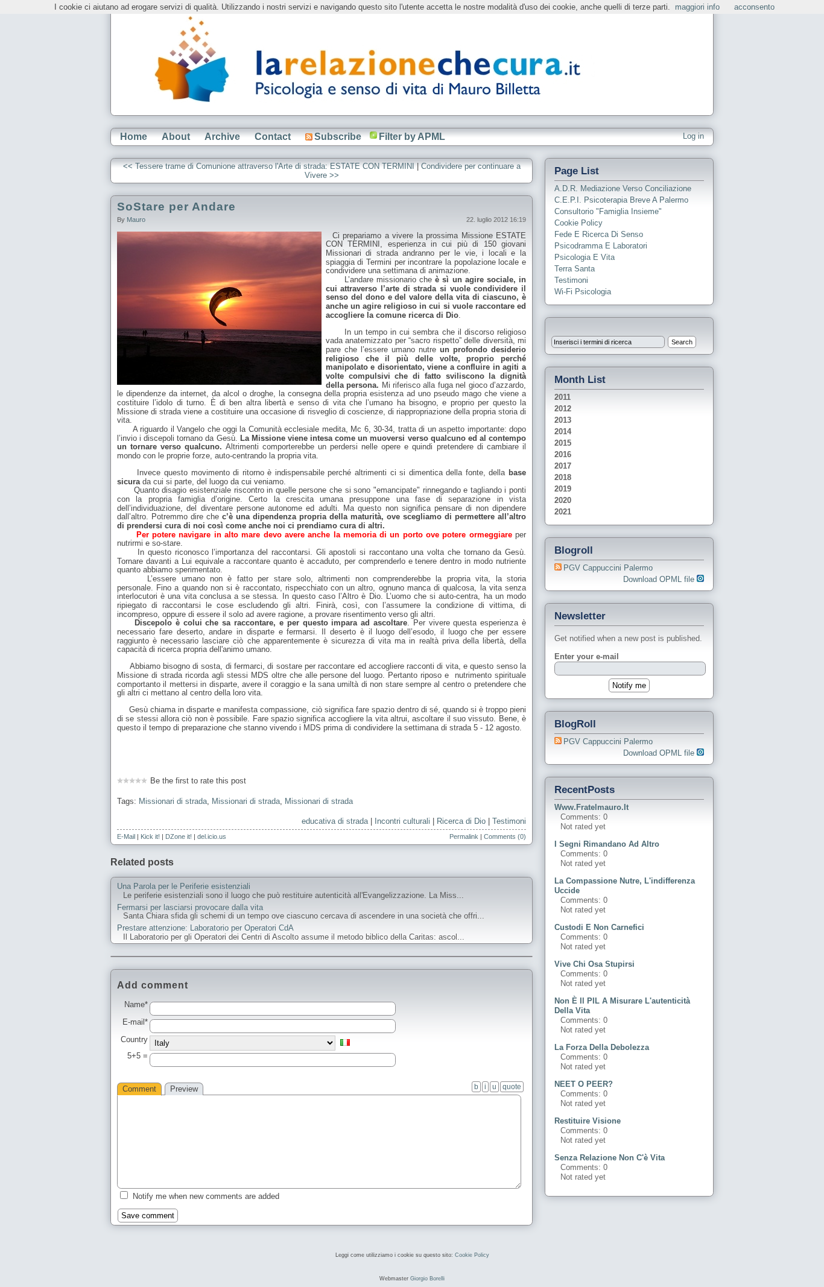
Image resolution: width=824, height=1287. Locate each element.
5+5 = (137, 1056)
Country (134, 1040)
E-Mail (126, 836)
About (176, 136)
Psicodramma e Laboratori (600, 245)
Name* (136, 1005)
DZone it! (178, 836)
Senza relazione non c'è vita (609, 1157)
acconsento (754, 6)
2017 (562, 465)
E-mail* (135, 1022)
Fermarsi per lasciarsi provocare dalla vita (190, 907)
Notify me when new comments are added (206, 1196)
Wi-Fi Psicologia (582, 291)
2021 (562, 511)
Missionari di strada (173, 801)
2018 (562, 477)
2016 (562, 454)
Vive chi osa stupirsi (594, 964)
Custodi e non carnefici (599, 927)
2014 (562, 431)
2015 (562, 442)
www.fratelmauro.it (591, 807)
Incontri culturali (402, 821)
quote (511, 1087)
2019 (562, 488)
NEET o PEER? (583, 1084)
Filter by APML (412, 136)
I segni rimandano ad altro (606, 844)
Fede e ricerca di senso (598, 234)
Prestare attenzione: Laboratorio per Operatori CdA (205, 928)
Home (133, 136)
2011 (562, 397)
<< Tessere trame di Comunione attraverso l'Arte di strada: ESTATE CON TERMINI (268, 166)
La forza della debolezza (601, 1047)
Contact (273, 136)
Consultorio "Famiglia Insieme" (608, 211)
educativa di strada (335, 821)
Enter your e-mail (586, 656)
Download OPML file (660, 579)
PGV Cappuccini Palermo (608, 567)
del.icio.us (211, 836)
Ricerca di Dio (461, 821)
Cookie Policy (578, 222)
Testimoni (509, 821)
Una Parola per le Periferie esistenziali (183, 886)
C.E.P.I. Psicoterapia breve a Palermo (621, 199)
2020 (562, 500)
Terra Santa (574, 268)
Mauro (136, 219)
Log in (693, 136)
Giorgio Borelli (427, 1279)
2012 (562, 408)
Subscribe (337, 136)
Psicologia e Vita (584, 257)
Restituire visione (587, 1120)
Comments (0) (505, 836)
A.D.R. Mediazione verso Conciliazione (622, 188)
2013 (562, 420)
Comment (139, 1088)
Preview (184, 1088)
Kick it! (150, 836)
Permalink (463, 836)
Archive (222, 136)
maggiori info (697, 6)
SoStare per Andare (176, 206)
